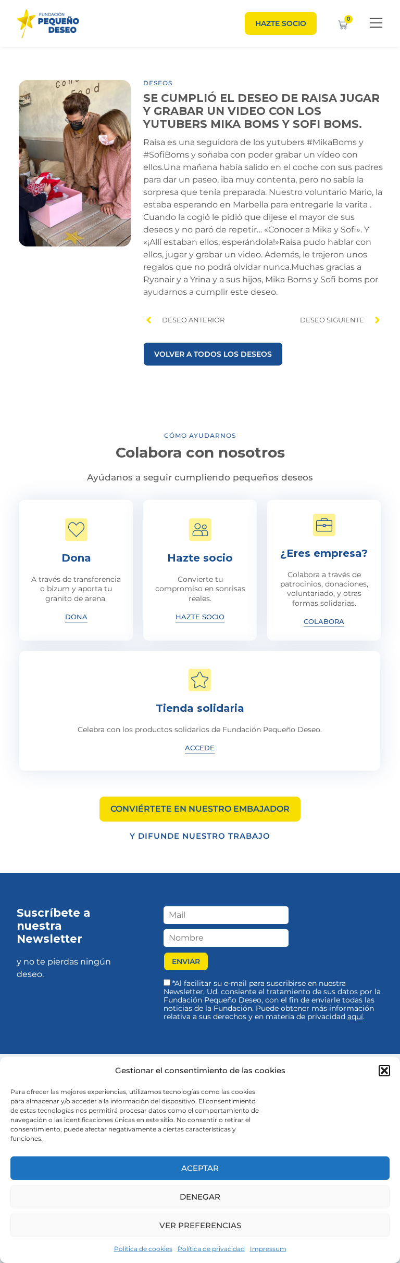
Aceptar (200, 1168)
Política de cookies (143, 1249)
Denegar (200, 1197)
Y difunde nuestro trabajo (200, 836)
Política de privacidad (211, 1249)
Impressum (268, 1249)
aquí (355, 1016)
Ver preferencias (200, 1225)
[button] (384, 1070)
